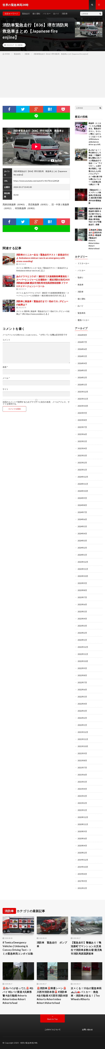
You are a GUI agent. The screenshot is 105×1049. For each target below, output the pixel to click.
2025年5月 (82, 441)
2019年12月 (83, 860)
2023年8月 (82, 590)
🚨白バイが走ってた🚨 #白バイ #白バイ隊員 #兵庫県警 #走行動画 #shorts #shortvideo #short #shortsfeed (18, 995)
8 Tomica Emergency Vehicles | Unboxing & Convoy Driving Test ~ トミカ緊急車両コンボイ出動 (18, 948)
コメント (6, 340)
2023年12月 (83, 562)
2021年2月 (82, 803)
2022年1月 (82, 725)
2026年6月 (82, 349)
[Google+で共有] (36, 109)
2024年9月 (82, 498)
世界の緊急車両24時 (28, 1043)
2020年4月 (82, 845)
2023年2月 (82, 633)
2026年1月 (82, 384)
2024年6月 (82, 519)
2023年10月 (83, 576)
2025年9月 (82, 413)
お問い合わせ (87, 1029)
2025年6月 (82, 434)
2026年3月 (82, 370)
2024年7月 (82, 512)
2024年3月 (82, 540)
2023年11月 (83, 569)
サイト (5, 389)
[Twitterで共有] (23, 109)
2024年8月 (82, 505)
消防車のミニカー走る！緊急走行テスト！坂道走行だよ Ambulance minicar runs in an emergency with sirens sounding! (42, 257)
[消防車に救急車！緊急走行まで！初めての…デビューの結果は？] (9, 306)
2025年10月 (83, 406)
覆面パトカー (83, 320)
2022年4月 (82, 704)
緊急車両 (81, 313)
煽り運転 (36, 13)
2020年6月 (82, 838)
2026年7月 (82, 342)
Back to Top (52, 1019)
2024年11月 (83, 484)
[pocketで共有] (63, 109)
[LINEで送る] (36, 116)
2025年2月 (82, 462)
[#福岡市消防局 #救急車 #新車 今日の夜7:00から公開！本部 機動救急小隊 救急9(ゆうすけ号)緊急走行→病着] (81, 213)
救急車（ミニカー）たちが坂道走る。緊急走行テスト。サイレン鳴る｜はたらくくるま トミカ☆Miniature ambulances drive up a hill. (95, 134)
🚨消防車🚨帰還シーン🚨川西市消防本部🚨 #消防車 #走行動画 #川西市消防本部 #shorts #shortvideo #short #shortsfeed (52, 995)
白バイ (56, 13)
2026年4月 (82, 363)
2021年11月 (83, 739)
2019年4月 (82, 874)
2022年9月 (82, 668)
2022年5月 (82, 696)
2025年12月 (83, 391)
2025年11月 (83, 399)
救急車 (80, 284)
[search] (100, 14)
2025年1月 (82, 470)
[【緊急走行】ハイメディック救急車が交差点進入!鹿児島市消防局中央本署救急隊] (81, 195)
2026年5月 (82, 356)
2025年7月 (82, 427)
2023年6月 (82, 604)
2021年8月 (82, 760)
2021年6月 (82, 774)
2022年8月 (82, 675)
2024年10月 (83, 491)
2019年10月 (83, 867)
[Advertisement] (52, 76)
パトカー (47, 13)
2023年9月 (82, 583)
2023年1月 (82, 640)
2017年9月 (82, 881)
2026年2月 (82, 377)
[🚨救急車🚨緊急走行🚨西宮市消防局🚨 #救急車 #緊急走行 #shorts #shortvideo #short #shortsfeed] (81, 235)
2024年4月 (82, 533)
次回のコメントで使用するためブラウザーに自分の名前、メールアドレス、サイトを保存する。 (36, 403)
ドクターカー (83, 263)
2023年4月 (82, 618)
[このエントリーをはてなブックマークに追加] (50, 109)
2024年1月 (82, 555)
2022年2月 (82, 718)
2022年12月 (83, 647)
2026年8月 (82, 335)
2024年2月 (82, 548)
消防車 (65, 13)
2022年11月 (83, 654)
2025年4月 (82, 448)
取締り (80, 277)
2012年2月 (82, 888)
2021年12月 (83, 732)
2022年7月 (82, 682)
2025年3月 (82, 455)
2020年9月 (82, 831)
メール (6, 378)
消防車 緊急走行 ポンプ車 (52, 944)
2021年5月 (82, 782)
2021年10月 (83, 746)
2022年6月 (82, 689)
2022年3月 (82, 711)
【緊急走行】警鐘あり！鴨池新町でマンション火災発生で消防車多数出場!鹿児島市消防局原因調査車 (86, 948)
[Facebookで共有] (9, 109)
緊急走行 (26, 13)
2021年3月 (82, 796)
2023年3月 (82, 626)
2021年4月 (82, 789)
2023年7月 (82, 597)
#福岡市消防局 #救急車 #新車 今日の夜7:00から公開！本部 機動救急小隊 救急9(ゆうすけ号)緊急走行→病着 (95, 216)
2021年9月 (82, 753)
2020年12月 (83, 817)
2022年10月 (83, 661)
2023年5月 (82, 611)
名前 (5, 367)
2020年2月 (82, 853)
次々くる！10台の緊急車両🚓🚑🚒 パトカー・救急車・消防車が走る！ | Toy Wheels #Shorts (86, 994)
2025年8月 (82, 420)
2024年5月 (82, 526)
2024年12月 (83, 477)
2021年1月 (82, 810)
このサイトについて (53, 1029)
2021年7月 (82, 767)
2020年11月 (83, 824)
